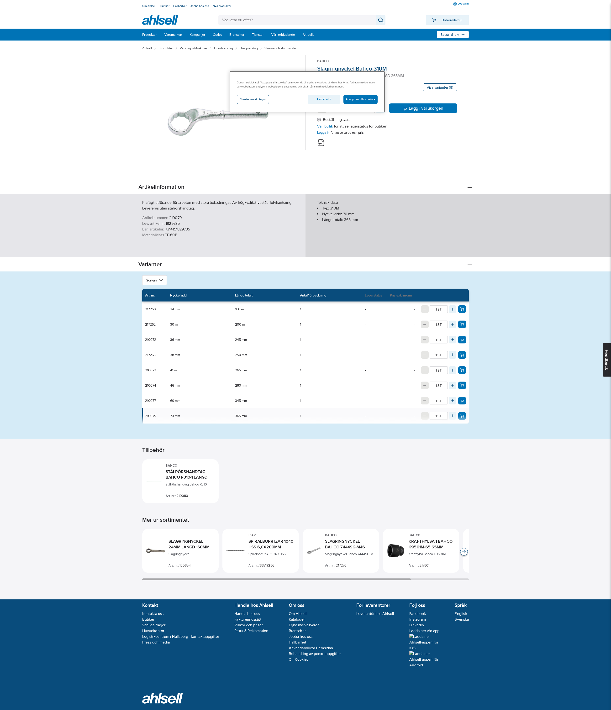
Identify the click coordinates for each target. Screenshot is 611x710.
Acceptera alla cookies (360, 99)
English (461, 613)
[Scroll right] (464, 552)
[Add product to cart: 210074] (462, 385)
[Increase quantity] (452, 309)
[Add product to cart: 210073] (462, 370)
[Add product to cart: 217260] (462, 309)
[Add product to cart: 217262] (462, 324)
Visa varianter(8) (440, 87)
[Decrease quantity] (425, 309)
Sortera (151, 280)
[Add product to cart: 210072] (462, 339)
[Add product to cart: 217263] (462, 355)
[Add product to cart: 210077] (462, 400)
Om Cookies (298, 659)
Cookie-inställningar (253, 99)
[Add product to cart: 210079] (462, 416)
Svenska (462, 619)
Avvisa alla (324, 99)
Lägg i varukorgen (426, 108)
